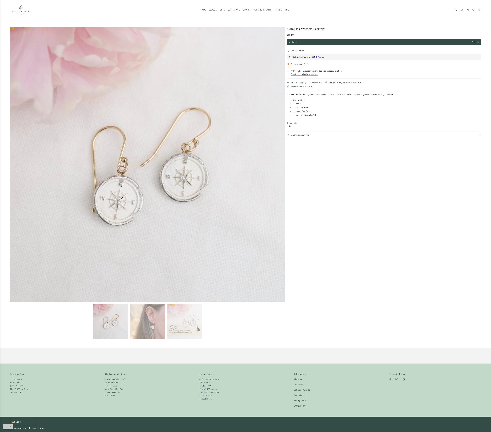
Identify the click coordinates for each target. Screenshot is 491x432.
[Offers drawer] (468, 10)
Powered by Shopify (38, 428)
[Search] (456, 10)
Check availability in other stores (304, 74)
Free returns (317, 82)
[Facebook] (390, 379)
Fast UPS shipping (298, 82)
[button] (13, 164)
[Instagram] (397, 379)
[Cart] (479, 10)
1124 (289, 126)
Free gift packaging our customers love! (345, 82)
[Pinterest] (403, 379)
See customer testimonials (302, 86)
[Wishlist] (473, 10)
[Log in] (462, 10)
